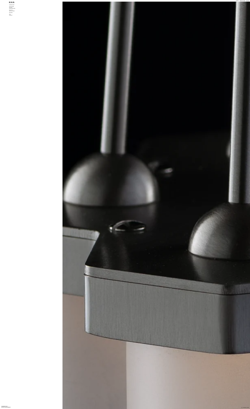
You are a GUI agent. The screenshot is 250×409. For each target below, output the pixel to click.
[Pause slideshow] (242, 407)
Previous (245, 407)
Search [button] (237, 0)
